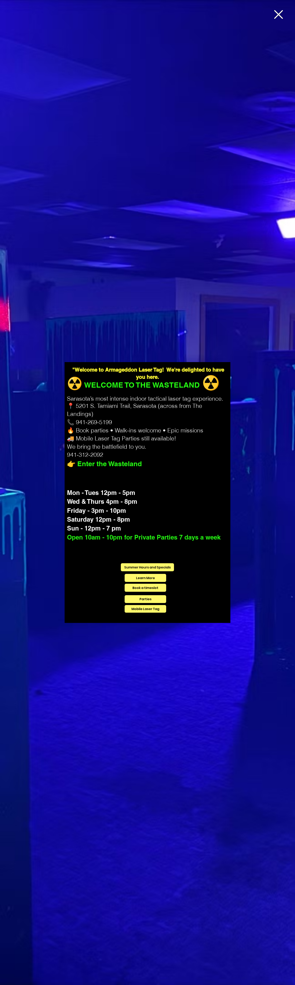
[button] (278, 14)
